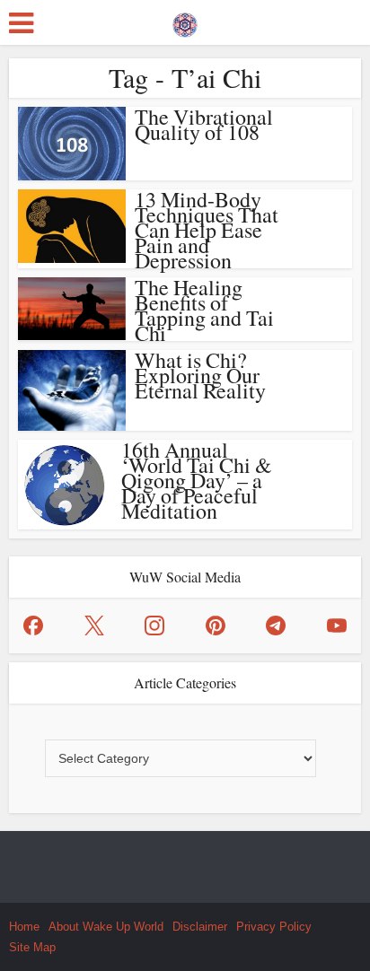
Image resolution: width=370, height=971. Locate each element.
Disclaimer (199, 926)
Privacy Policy (274, 926)
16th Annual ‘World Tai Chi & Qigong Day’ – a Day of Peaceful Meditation (196, 480)
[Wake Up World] (185, 21)
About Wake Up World (105, 926)
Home (24, 926)
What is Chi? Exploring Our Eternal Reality (200, 375)
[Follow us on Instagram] (154, 625)
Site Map (32, 947)
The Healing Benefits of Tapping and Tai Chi (204, 310)
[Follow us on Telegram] (276, 625)
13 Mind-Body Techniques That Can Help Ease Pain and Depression (206, 230)
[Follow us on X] (94, 625)
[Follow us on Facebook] (33, 625)
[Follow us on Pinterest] (215, 625)
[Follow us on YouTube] (337, 625)
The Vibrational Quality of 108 (204, 124)
